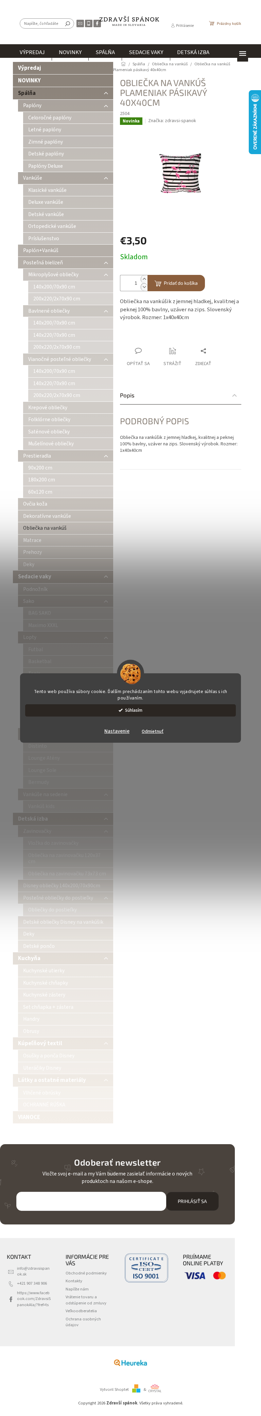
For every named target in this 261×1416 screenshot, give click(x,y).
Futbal (35, 649)
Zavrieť (165, 337)
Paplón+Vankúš (40, 250)
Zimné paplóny (45, 142)
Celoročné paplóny (49, 117)
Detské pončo (39, 946)
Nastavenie (116, 731)
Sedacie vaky (34, 577)
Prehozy (32, 552)
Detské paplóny (46, 154)
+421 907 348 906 (32, 1283)
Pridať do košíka (181, 283)
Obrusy (31, 1031)
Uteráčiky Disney (42, 1068)
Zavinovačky (37, 831)
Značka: (172, 120)
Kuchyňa (29, 958)
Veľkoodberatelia (81, 1311)
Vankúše (32, 178)
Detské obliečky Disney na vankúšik (63, 922)
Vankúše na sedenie (45, 794)
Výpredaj (29, 68)
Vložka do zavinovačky (53, 843)
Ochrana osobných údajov (83, 1322)
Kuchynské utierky (44, 970)
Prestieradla (37, 456)
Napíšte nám (77, 1289)
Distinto (37, 746)
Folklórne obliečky (49, 419)
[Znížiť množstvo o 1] (144, 287)
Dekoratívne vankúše (47, 516)
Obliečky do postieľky (52, 909)
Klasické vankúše (47, 190)
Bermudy (38, 782)
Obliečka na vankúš (45, 528)
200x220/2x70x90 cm (56, 298)
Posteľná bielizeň (43, 262)
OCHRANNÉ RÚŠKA (44, 1104)
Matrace (32, 540)
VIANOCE (29, 1117)
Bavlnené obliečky (49, 311)
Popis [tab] (127, 395)
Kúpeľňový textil (40, 1043)
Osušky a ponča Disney (48, 1055)
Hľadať (67, 23)
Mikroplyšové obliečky (53, 274)
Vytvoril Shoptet (114, 1389)
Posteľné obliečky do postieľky (58, 898)
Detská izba (33, 819)
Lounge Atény (44, 758)
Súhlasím (133, 710)
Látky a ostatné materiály (52, 1080)
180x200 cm (41, 479)
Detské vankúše (46, 214)
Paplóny (32, 105)
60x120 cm (40, 492)
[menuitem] (32, 52)
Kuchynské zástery (44, 995)
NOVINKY (29, 81)
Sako (28, 601)
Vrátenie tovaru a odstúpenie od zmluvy (86, 1300)
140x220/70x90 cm (54, 335)
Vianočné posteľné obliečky (59, 359)
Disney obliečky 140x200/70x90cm (61, 885)
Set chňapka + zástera (48, 1007)
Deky (28, 564)
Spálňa (27, 93)
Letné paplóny (44, 129)
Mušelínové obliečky (51, 443)
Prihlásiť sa (192, 1201)
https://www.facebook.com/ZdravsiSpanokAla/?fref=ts (34, 1299)
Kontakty (74, 1281)
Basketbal (39, 661)
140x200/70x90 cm (54, 287)
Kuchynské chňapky (45, 983)
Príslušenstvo (43, 238)
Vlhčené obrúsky (41, 1093)
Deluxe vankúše (45, 202)
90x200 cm (40, 468)
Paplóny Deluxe (45, 166)
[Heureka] (130, 1362)
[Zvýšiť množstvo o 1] (144, 279)
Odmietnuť (152, 731)
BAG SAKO (39, 613)
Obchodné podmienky (86, 1273)
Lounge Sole (42, 770)
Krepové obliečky (47, 407)
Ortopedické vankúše (52, 226)
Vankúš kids (41, 806)
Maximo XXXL (43, 625)
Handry (31, 1019)
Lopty (29, 637)
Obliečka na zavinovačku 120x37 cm (64, 858)
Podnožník (35, 589)
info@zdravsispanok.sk (33, 1271)
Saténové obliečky (49, 431)
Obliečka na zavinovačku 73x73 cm (67, 873)
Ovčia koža (35, 504)
